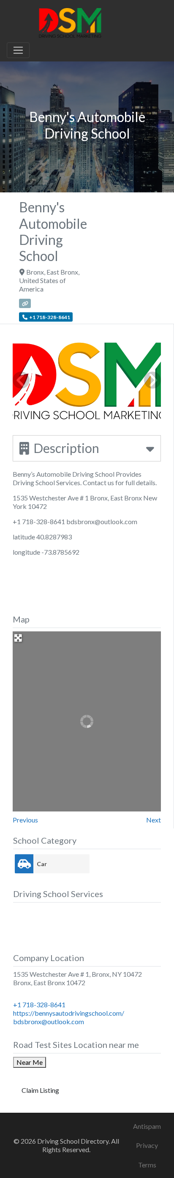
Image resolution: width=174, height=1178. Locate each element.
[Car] (24, 863)
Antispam (147, 1126)
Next (153, 820)
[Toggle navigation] (18, 50)
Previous (25, 820)
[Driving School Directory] (70, 22)
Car (42, 863)
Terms (147, 1165)
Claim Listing (40, 1090)
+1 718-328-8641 (39, 1004)
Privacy (147, 1145)
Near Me (29, 1062)
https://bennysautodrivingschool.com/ (68, 1013)
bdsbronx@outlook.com (48, 1021)
